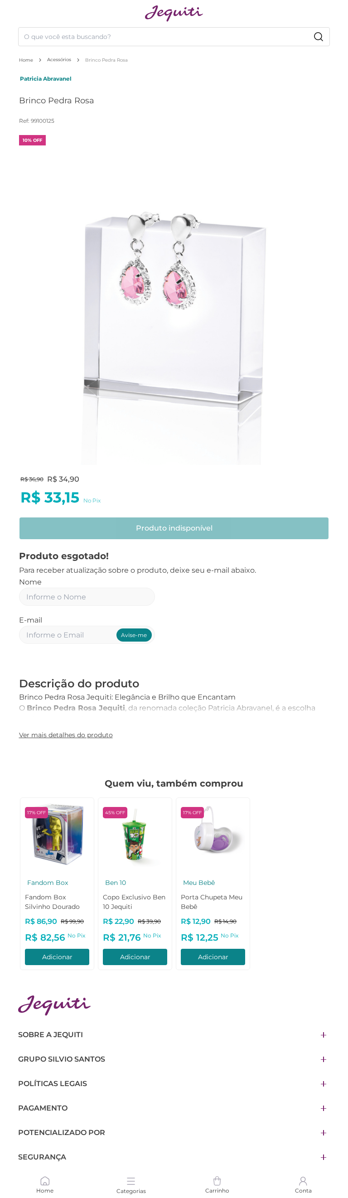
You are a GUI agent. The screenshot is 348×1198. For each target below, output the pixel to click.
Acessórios (59, 60)
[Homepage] (54, 1005)
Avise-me (134, 635)
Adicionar (98, 957)
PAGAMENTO (43, 1108)
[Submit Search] (318, 37)
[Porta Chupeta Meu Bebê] (98, 834)
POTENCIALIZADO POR (61, 1132)
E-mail (30, 620)
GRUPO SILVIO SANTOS (61, 1059)
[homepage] (174, 13)
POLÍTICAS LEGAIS (52, 1083)
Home (26, 60)
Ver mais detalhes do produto (66, 735)
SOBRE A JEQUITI (50, 1034)
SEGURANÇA (42, 1157)
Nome (30, 582)
